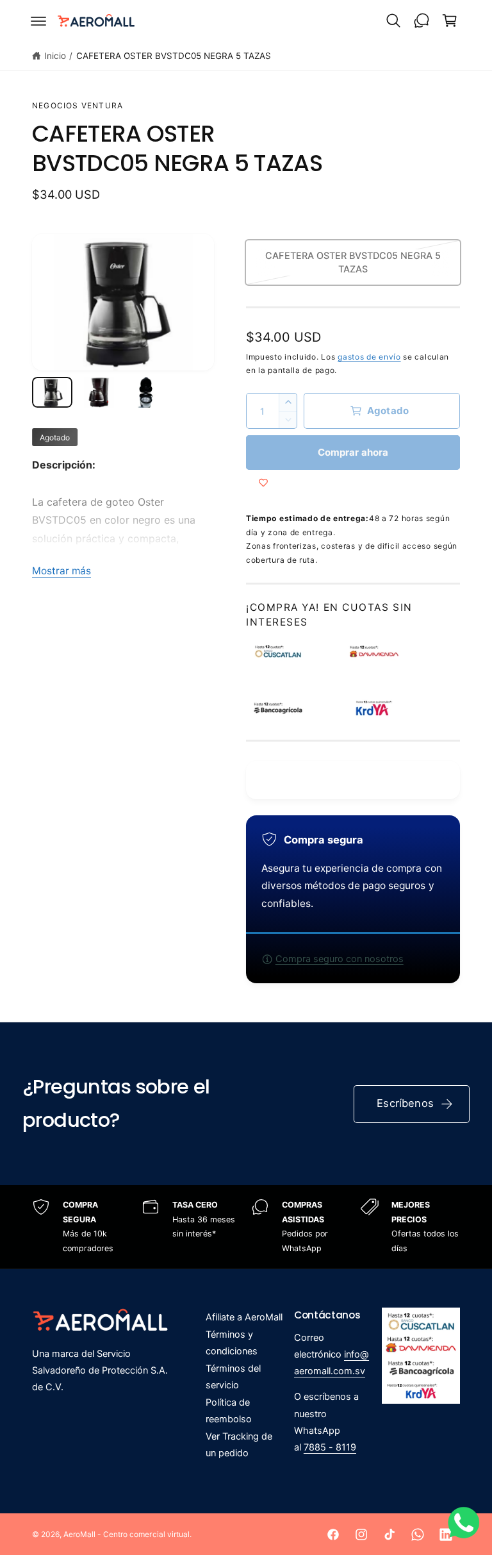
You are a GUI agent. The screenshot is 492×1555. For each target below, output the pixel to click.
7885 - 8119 (330, 1447)
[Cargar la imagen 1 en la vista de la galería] (52, 392)
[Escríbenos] (421, 20)
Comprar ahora (353, 452)
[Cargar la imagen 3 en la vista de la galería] (146, 392)
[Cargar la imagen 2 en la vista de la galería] (99, 392)
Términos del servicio (233, 1377)
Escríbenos (405, 1103)
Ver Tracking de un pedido (239, 1445)
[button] (38, 20)
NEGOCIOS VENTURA (77, 105)
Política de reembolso (229, 1411)
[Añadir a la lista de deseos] (263, 482)
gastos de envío (369, 357)
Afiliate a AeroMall (244, 1317)
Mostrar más (61, 571)
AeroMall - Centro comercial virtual (126, 1534)
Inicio (55, 56)
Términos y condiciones (232, 1343)
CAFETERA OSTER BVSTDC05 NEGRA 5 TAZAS (174, 56)
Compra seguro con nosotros (339, 959)
